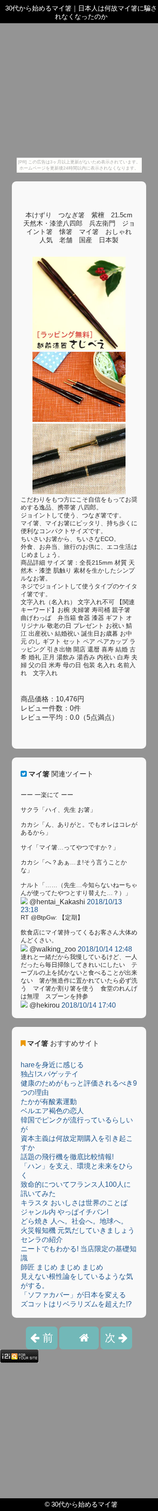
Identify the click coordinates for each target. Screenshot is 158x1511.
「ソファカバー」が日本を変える (73, 1295)
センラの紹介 (42, 1239)
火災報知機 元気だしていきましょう (78, 1230)
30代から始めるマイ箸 (84, 1504)
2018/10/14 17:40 (88, 1005)
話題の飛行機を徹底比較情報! (67, 1157)
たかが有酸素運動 (49, 1101)
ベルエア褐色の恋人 (52, 1111)
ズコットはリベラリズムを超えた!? (76, 1304)
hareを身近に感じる (52, 1065)
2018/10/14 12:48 (105, 949)
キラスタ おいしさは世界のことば (74, 1203)
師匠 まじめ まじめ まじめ (62, 1267)
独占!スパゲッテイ (50, 1074)
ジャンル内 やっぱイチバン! (64, 1212)
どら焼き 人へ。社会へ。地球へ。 (74, 1221)
